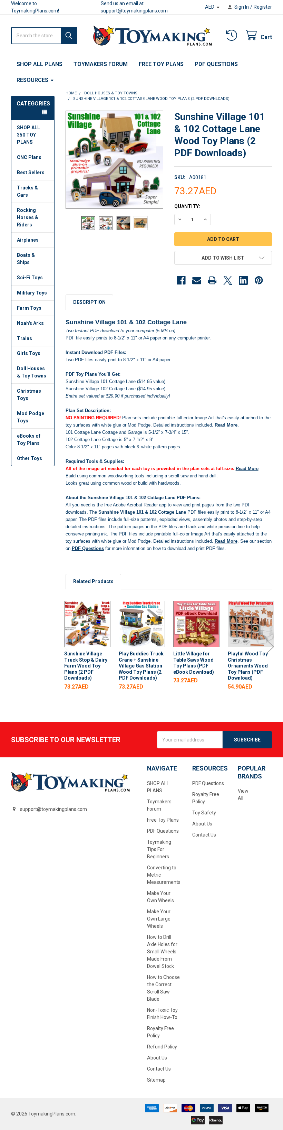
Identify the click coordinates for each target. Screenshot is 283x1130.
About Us (157, 1058)
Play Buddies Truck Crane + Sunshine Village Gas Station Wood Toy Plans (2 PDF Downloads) (141, 666)
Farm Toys (29, 308)
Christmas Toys (29, 394)
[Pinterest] (259, 280)
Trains (24, 338)
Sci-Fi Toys (30, 277)
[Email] (197, 280)
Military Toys (32, 293)
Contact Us (159, 1069)
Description (89, 302)
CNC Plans (29, 157)
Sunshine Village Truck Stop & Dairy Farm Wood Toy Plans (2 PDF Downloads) (85, 666)
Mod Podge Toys (30, 417)
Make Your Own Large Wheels (158, 919)
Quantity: (187, 206)
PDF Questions (216, 64)
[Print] (212, 280)
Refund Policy (162, 1046)
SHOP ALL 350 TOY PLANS (28, 135)
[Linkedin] (243, 280)
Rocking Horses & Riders (27, 217)
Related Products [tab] (93, 581)
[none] (114, 159)
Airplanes (28, 240)
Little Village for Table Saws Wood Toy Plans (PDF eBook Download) (193, 663)
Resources (32, 80)
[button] (223, 258)
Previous (67, 646)
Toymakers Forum (101, 64)
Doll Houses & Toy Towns (31, 372)
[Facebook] (181, 280)
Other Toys (29, 458)
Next (270, 646)
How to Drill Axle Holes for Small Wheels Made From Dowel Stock (162, 951)
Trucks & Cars (27, 191)
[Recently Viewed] (233, 35)
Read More (226, 425)
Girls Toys (28, 353)
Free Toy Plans (161, 64)
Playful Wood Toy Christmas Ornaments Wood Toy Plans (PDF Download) (248, 666)
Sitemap (156, 1080)
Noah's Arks (30, 323)
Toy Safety (204, 812)
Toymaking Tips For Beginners (159, 849)
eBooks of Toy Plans (28, 439)
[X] (228, 280)
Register (263, 7)
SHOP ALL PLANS (39, 64)
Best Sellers (31, 172)
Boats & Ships (26, 258)
